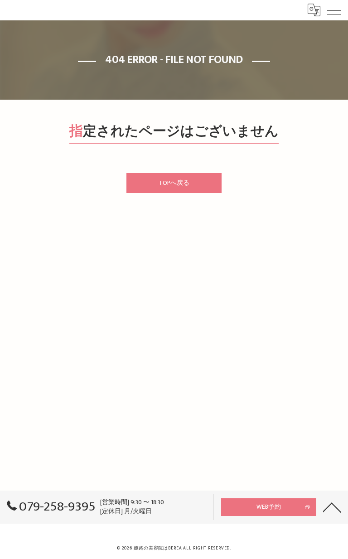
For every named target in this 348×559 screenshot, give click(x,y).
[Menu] (334, 10)
